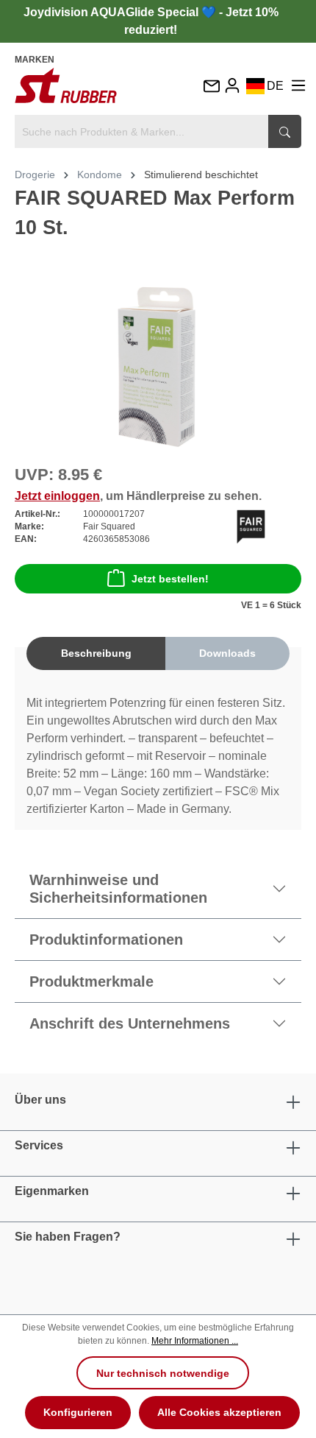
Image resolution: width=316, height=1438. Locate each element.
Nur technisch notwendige (162, 1373)
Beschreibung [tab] (96, 653)
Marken (34, 59)
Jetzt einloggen (57, 496)
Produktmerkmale (91, 981)
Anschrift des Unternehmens (129, 1023)
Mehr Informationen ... (194, 1341)
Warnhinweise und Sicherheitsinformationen (118, 889)
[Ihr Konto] (232, 85)
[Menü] (298, 85)
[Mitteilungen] (211, 87)
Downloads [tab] (227, 653)
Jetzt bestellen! (170, 579)
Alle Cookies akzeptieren (219, 1412)
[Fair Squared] (251, 526)
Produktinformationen (106, 939)
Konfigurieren (77, 1412)
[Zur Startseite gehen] (66, 85)
